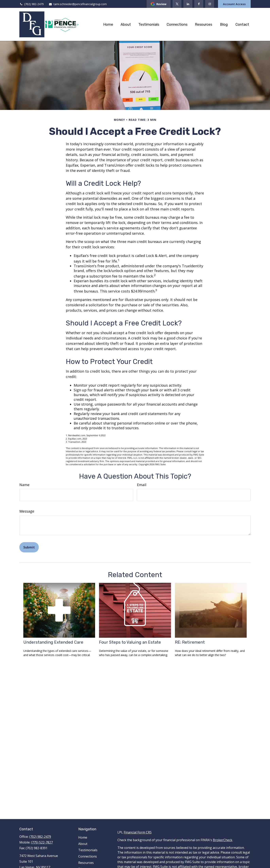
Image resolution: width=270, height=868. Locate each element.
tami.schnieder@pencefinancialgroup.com (80, 4)
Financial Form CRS (138, 832)
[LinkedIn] (187, 4)
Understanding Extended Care (53, 642)
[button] (108, 24)
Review (161, 4)
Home (82, 837)
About (82, 844)
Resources (86, 863)
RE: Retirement (190, 642)
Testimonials (87, 850)
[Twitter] (177, 4)
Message (26, 511)
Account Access (234, 4)
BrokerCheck (222, 840)
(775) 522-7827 (42, 842)
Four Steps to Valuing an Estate (130, 642)
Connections (87, 856)
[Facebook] (198, 4)
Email (141, 484)
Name (24, 484)
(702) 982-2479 (34, 4)
